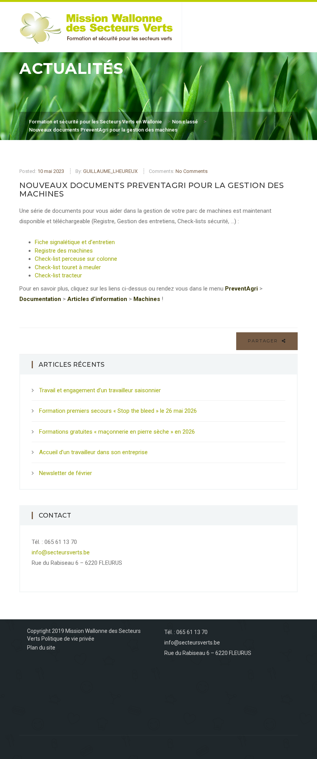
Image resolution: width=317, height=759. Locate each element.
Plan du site (41, 647)
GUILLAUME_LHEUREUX (110, 171)
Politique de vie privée (67, 639)
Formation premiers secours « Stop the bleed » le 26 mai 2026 (118, 410)
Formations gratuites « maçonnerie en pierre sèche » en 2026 (117, 431)
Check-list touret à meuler (68, 267)
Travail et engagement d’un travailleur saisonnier (100, 390)
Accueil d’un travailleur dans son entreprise (93, 452)
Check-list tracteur (58, 275)
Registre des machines (64, 250)
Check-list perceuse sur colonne (76, 258)
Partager (264, 341)
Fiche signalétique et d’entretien (75, 242)
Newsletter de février (65, 473)
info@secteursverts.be (61, 552)
